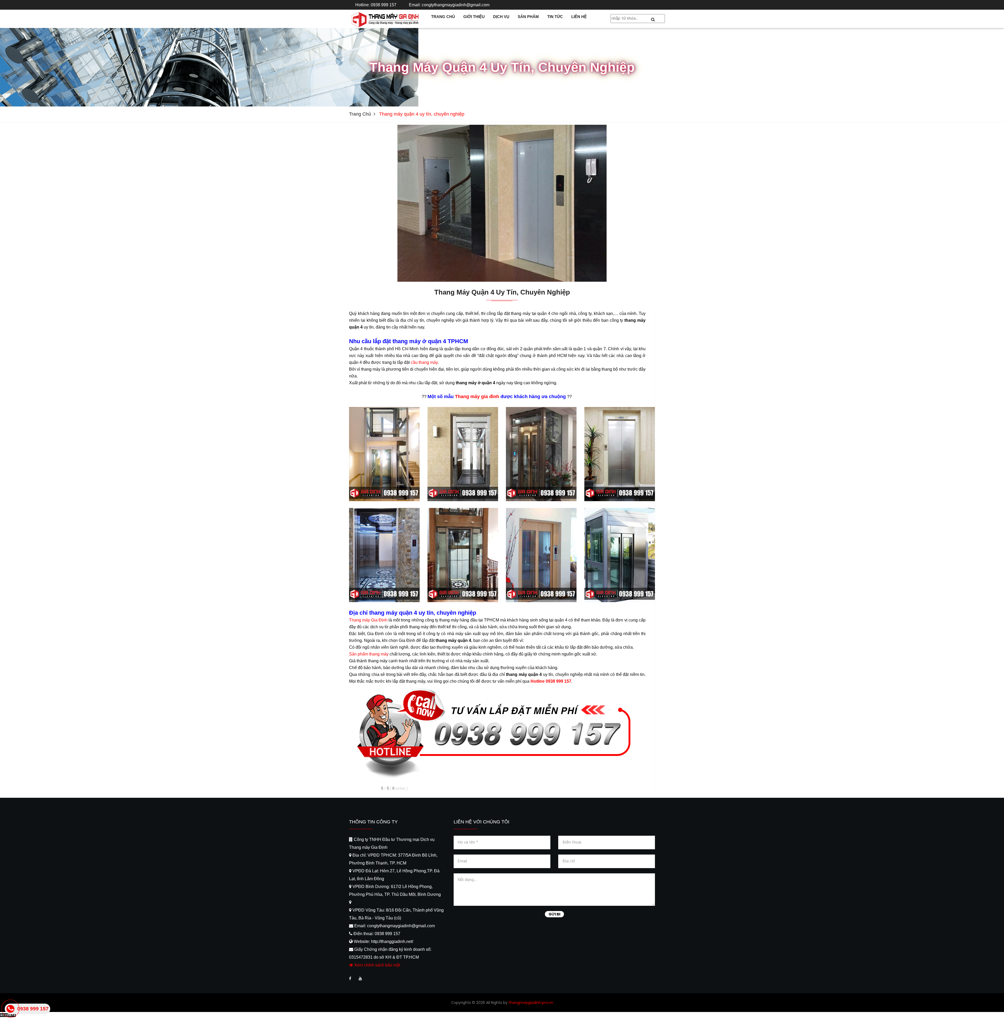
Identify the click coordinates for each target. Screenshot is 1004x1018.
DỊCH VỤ (501, 16)
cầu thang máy (424, 362)
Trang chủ (360, 114)
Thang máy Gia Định (368, 620)
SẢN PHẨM (528, 16)
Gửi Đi (554, 914)
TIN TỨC (555, 16)
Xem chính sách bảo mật (376, 965)
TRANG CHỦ (443, 16)
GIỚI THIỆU (474, 16)
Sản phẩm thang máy (369, 654)
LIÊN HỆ (579, 16)
